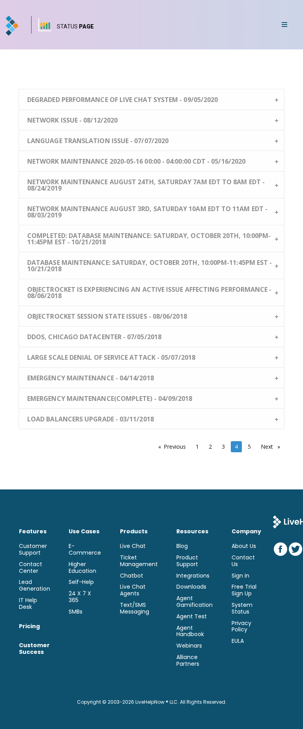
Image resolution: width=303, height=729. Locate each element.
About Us (244, 546)
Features (33, 531)
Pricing (29, 626)
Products (134, 531)
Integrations (192, 575)
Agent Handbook (190, 631)
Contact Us (243, 561)
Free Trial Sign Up (244, 590)
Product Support (187, 561)
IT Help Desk (28, 603)
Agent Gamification (194, 601)
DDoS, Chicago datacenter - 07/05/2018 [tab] (94, 336)
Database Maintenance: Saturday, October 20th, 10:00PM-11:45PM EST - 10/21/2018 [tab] (149, 265)
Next (272, 446)
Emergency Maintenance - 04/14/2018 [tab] (90, 378)
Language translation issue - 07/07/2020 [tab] (97, 140)
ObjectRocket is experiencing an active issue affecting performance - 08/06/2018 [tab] (149, 292)
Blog (182, 546)
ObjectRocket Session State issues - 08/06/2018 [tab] (107, 316)
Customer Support (33, 549)
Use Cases (84, 531)
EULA (238, 641)
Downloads (191, 587)
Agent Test (191, 616)
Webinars (189, 645)
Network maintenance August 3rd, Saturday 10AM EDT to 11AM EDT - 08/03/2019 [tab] (147, 211)
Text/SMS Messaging (134, 608)
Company (246, 531)
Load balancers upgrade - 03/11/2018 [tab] (90, 419)
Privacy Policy (241, 626)
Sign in (240, 575)
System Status (242, 608)
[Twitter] (295, 549)
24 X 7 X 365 (80, 597)
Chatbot (131, 575)
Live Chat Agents (133, 590)
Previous (177, 446)
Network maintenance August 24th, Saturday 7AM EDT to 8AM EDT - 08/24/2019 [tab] (146, 185)
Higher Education (82, 567)
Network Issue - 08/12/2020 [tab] (72, 120)
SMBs (75, 611)
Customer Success (34, 648)
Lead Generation (34, 585)
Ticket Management (139, 561)
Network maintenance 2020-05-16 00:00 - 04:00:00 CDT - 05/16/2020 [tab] (136, 161)
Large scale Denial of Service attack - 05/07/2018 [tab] (111, 357)
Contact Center (30, 567)
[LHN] (13, 26)
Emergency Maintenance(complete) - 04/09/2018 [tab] (110, 398)
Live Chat (133, 546)
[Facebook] (280, 549)
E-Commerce (85, 549)
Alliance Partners (187, 660)
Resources (192, 531)
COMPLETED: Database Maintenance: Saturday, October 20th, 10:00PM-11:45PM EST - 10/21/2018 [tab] (149, 238)
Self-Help (81, 582)
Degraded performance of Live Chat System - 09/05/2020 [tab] (122, 99)
